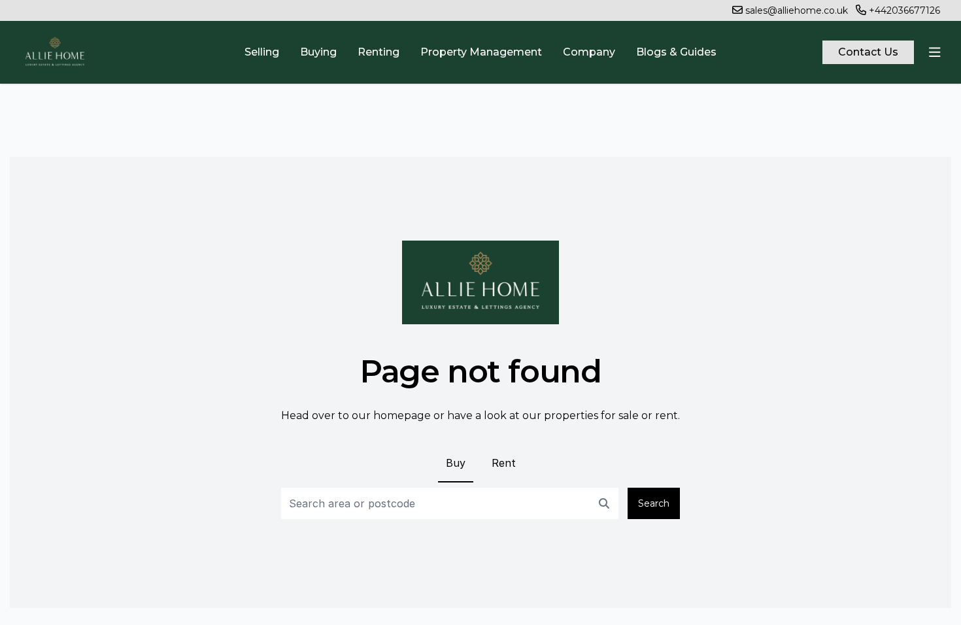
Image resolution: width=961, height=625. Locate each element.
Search (653, 503)
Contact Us (868, 52)
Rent (504, 462)
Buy (455, 462)
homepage (402, 415)
